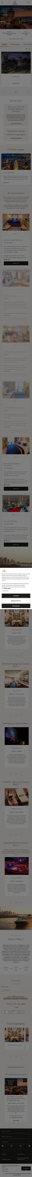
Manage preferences (16, 600)
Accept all (16, 595)
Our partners (5, 590)
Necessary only (16, 605)
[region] (16, 588)
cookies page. (7, 588)
